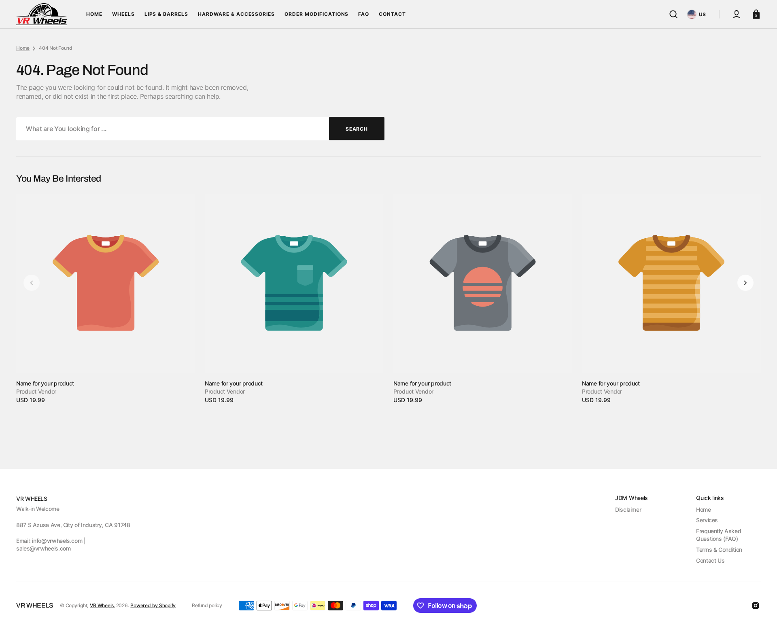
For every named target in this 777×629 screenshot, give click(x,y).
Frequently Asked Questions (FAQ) (718, 534)
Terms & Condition (719, 549)
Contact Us (710, 560)
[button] (673, 14)
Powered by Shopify (153, 605)
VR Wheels (102, 605)
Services (707, 520)
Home (23, 48)
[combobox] (200, 128)
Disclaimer (628, 509)
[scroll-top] (760, 612)
